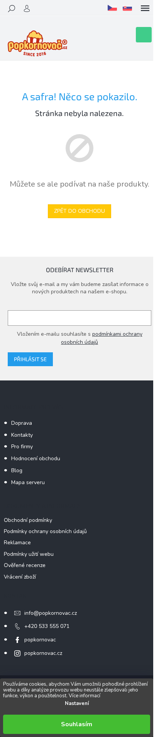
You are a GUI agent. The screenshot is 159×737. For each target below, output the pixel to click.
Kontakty (22, 435)
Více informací (84, 695)
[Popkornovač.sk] (127, 7)
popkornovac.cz (43, 653)
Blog (16, 470)
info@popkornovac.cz (50, 613)
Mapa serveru (28, 482)
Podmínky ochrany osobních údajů (45, 531)
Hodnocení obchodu (35, 458)
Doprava (21, 423)
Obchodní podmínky (28, 520)
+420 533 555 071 (46, 626)
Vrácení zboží (20, 577)
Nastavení (77, 703)
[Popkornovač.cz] (112, 7)
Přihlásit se (30, 359)
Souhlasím (76, 724)
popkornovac (40, 639)
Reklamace (17, 542)
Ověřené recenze (25, 565)
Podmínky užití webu (29, 554)
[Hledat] (11, 8)
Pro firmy (22, 446)
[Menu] (145, 8)
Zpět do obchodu (79, 211)
